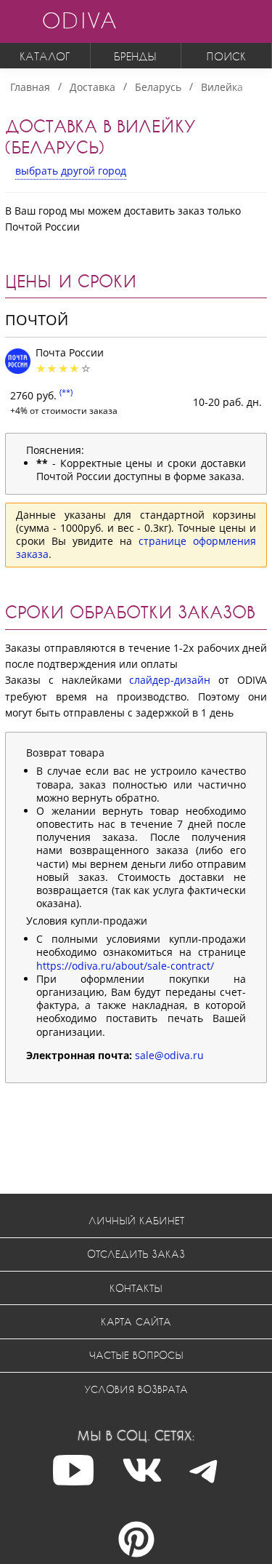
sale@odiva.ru (169, 1055)
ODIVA (79, 20)
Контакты (136, 1288)
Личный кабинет (136, 1220)
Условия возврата (136, 1389)
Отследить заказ (136, 1254)
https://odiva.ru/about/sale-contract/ (125, 966)
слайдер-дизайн (169, 680)
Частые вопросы (136, 1355)
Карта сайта (136, 1321)
